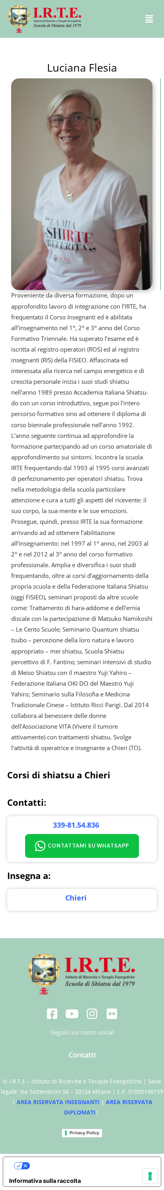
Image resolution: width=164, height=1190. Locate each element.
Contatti (82, 1055)
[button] (149, 19)
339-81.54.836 (76, 825)
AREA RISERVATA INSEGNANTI (58, 1102)
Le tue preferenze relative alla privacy (89, 1165)
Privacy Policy (84, 1133)
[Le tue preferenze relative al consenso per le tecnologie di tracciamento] (150, 1176)
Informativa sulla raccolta (45, 1180)
